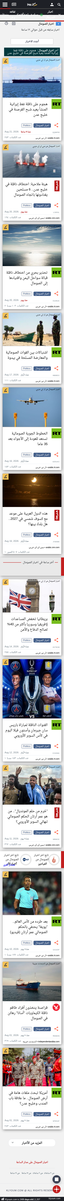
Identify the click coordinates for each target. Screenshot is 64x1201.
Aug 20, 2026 (16, 212)
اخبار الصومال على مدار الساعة (32, 1162)
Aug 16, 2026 (16, 461)
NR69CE (56, 839)
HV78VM (56, 647)
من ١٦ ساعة (15, 1173)
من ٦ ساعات (38, 1173)
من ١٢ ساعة (26, 1173)
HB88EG (56, 375)
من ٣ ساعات (49, 1173)
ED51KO (56, 461)
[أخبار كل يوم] (32, 5)
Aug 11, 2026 (17, 839)
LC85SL (56, 212)
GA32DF (56, 950)
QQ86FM (56, 132)
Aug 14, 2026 (17, 646)
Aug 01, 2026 (17, 1035)
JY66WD (56, 541)
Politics (26, 125)
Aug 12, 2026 (17, 752)
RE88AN (56, 1036)
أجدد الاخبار (32, 41)
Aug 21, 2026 (18, 132)
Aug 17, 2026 (17, 375)
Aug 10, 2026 (17, 949)
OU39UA (56, 301)
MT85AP (56, 1121)
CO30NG (56, 753)
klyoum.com (54, 1199)
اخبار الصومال (42, 125)
